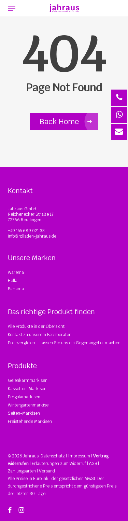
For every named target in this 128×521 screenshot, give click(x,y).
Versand (47, 471)
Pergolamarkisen (24, 397)
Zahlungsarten (22, 471)
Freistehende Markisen (30, 421)
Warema (16, 272)
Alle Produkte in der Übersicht (36, 326)
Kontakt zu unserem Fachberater (39, 334)
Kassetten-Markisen (27, 388)
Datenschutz (53, 456)
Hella (12, 280)
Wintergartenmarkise (28, 405)
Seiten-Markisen (24, 413)
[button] (11, 8)
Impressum (79, 456)
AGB (93, 463)
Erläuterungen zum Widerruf (59, 463)
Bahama (16, 289)
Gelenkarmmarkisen (27, 380)
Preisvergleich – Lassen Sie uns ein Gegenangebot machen (64, 343)
